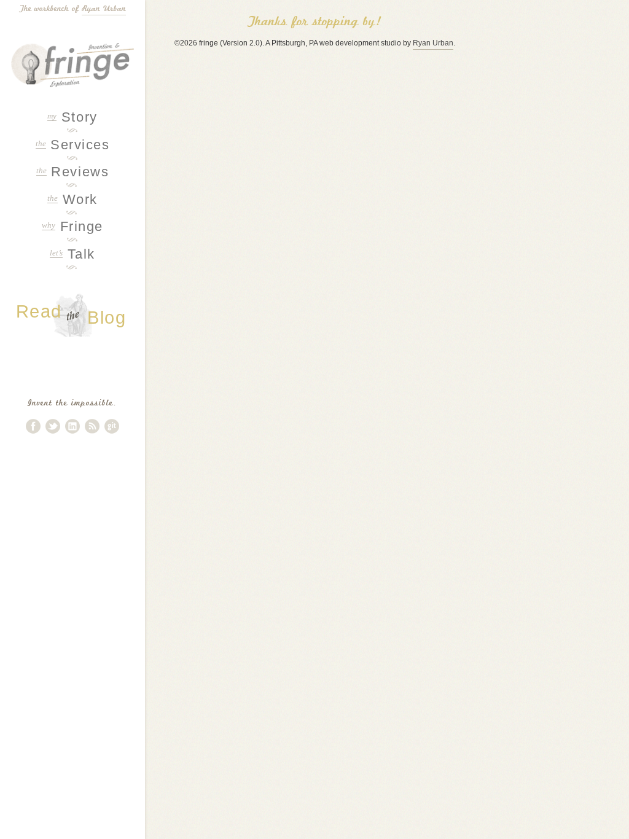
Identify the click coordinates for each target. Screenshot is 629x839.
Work (72, 199)
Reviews (72, 171)
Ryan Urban (104, 9)
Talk (72, 254)
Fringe (72, 226)
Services (73, 144)
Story (72, 117)
